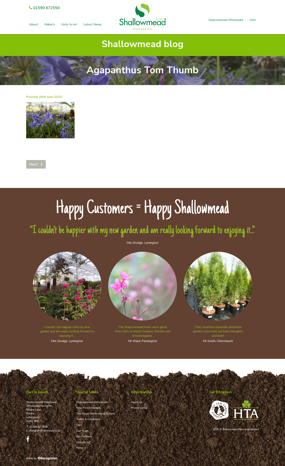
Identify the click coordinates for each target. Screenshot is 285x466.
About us (136, 402)
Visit (253, 20)
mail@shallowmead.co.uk (44, 430)
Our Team (82, 431)
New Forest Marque (88, 408)
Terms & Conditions (88, 419)
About (33, 24)
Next (33, 164)
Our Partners (84, 436)
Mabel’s (49, 24)
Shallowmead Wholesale (225, 20)
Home (79, 448)
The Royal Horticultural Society (95, 413)
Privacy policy (139, 408)
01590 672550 (38, 427)
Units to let (69, 24)
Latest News (92, 24)
